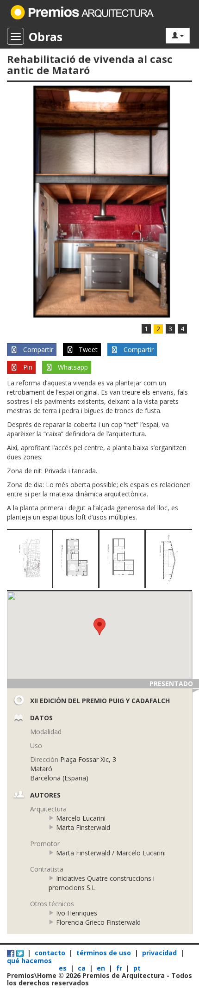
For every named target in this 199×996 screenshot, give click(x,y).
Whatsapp (72, 367)
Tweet (87, 349)
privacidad (159, 952)
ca (82, 968)
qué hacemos (29, 960)
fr (120, 968)
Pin (26, 367)
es (63, 968)
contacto (50, 952)
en (102, 968)
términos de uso (103, 952)
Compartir (37, 349)
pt (137, 968)
